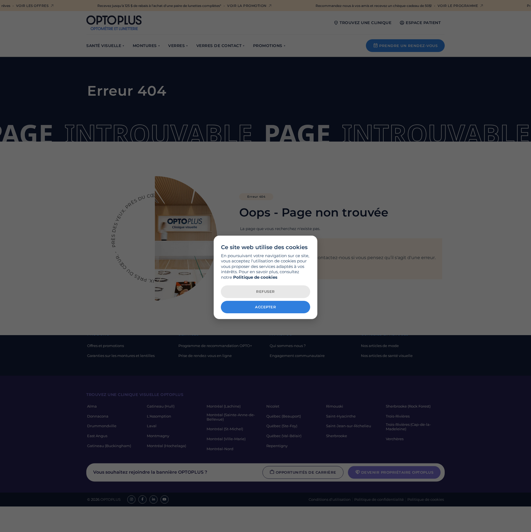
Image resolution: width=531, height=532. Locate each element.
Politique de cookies (255, 277)
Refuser (265, 291)
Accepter (265, 307)
